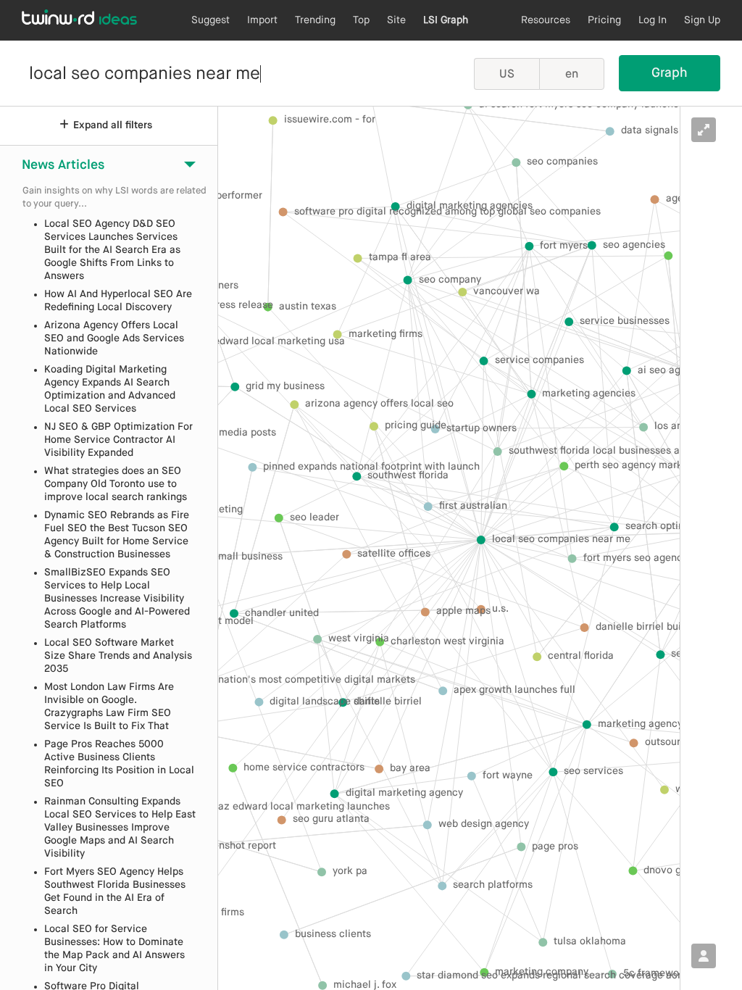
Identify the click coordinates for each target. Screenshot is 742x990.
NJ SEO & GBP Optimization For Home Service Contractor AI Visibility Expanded (118, 440)
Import (262, 20)
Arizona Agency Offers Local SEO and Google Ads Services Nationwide (114, 338)
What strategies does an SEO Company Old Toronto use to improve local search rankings (115, 484)
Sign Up (702, 20)
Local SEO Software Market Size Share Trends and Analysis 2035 (118, 656)
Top (361, 20)
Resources (545, 20)
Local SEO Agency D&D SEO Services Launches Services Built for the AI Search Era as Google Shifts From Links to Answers (112, 250)
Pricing (604, 20)
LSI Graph (445, 20)
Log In (652, 20)
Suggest (210, 20)
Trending (315, 20)
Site (396, 20)
